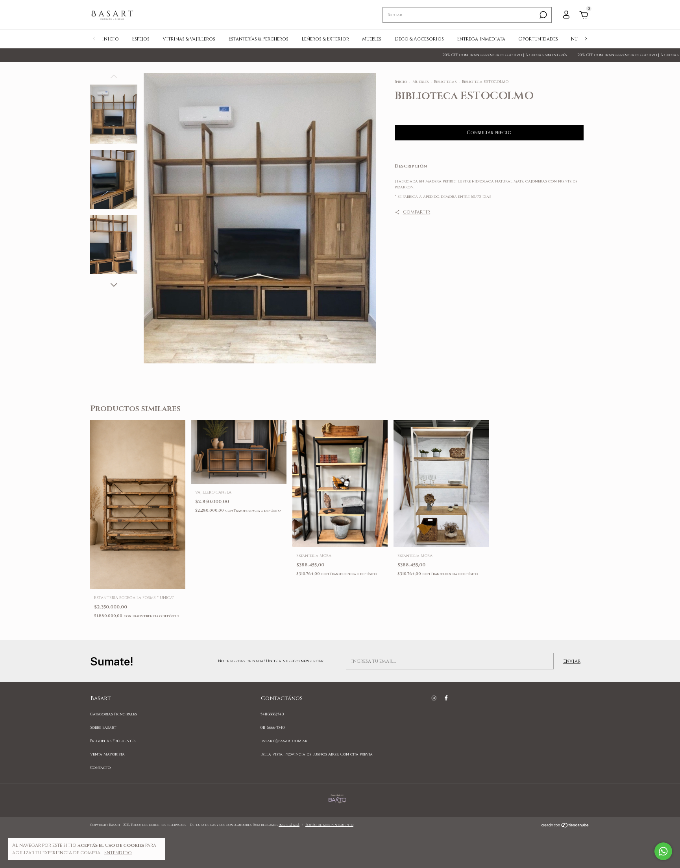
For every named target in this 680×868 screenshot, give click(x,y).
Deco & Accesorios (419, 39)
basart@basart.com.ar (284, 741)
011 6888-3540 (273, 727)
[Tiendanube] (565, 826)
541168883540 (272, 714)
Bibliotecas (445, 82)
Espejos (141, 39)
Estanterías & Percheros (258, 39)
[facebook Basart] (446, 698)
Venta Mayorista (107, 754)
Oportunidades (538, 39)
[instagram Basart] (433, 698)
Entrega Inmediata (481, 39)
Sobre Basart (103, 727)
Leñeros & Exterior (325, 39)
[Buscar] (542, 15)
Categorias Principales (113, 714)
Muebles (371, 39)
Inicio (110, 39)
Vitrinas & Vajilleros (189, 39)
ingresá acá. (289, 825)
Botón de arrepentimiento (329, 825)
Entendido (118, 853)
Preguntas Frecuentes (112, 741)
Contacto (100, 767)
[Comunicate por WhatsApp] (663, 851)
